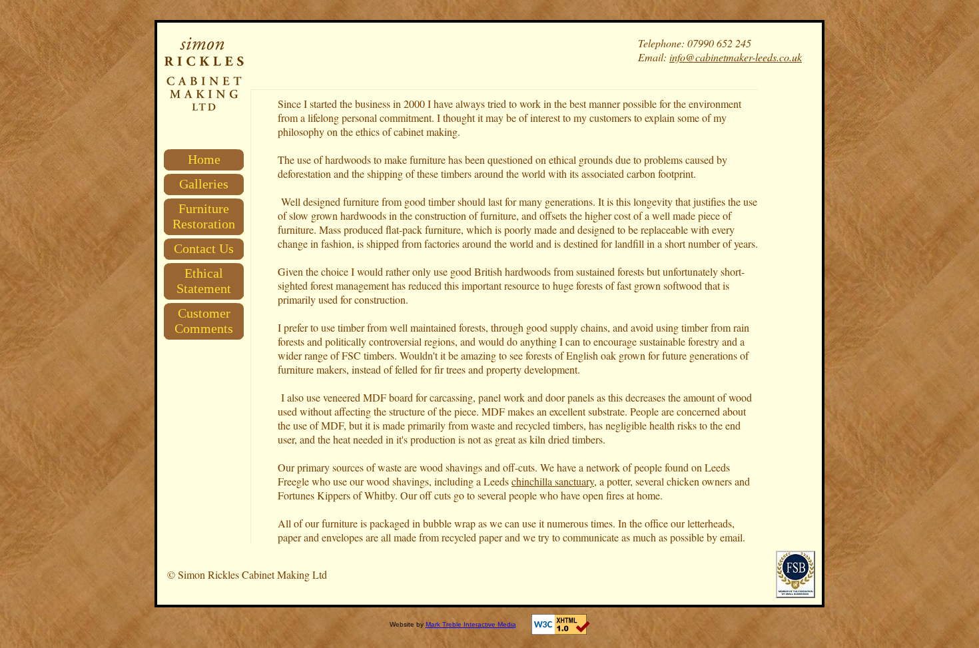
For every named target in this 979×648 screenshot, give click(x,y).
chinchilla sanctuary (552, 481)
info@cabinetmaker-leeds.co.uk (735, 57)
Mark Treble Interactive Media (471, 624)
